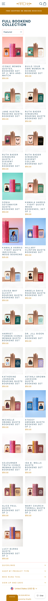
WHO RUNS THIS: (11, 577)
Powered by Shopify (24, 599)
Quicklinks (8, 565)
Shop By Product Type (15, 571)
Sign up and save (12, 583)
